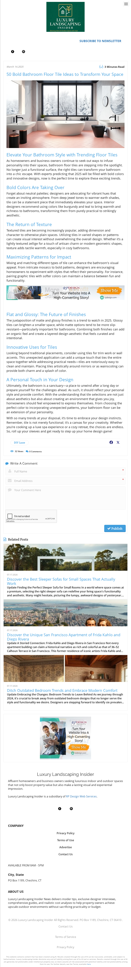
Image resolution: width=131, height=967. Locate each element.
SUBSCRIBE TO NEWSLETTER (100, 41)
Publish (116, 528)
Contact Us (66, 926)
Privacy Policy (65, 947)
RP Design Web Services (81, 796)
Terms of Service (65, 937)
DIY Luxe (19, 442)
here (89, 964)
